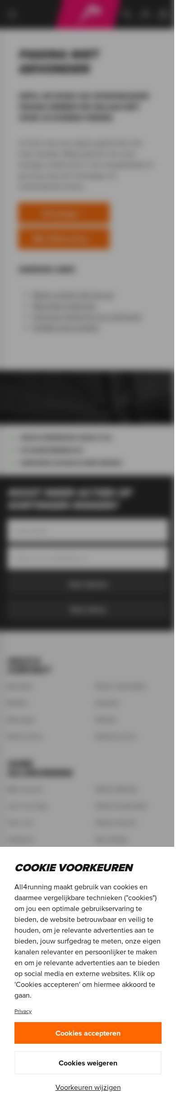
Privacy (23, 1011)
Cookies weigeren (88, 1063)
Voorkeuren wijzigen (88, 1087)
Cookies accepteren (88, 1033)
